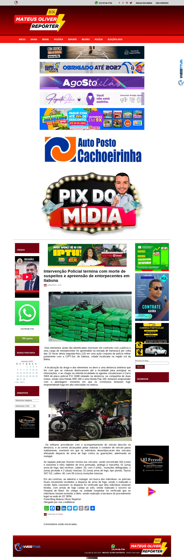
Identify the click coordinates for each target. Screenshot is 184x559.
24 (33, 376)
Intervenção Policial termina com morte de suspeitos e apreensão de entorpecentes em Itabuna (87, 276)
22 (27, 376)
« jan (17, 382)
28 (24, 379)
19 (18, 376)
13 (21, 373)
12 (18, 373)
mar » (22, 382)
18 (37, 373)
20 (21, 376)
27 (21, 379)
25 (37, 376)
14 (24, 373)
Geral (61, 514)
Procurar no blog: (142, 361)
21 (24, 376)
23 (30, 376)
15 (27, 373)
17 (33, 373)
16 (30, 373)
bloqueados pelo (27, 339)
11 (37, 370)
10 (33, 370)
